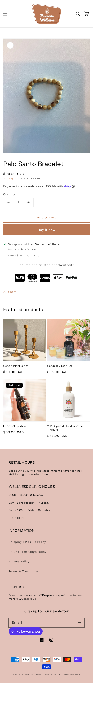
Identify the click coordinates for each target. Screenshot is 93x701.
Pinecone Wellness (31, 674)
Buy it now (46, 230)
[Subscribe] (79, 622)
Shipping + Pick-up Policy (27, 542)
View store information (24, 255)
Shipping (8, 178)
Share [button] (12, 292)
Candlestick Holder (15, 365)
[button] (5, 13)
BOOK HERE (17, 518)
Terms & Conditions (23, 571)
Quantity (9, 194)
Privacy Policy (19, 561)
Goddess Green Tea (60, 365)
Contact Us (28, 598)
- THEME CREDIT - (50, 674)
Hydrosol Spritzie (14, 426)
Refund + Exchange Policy (27, 552)
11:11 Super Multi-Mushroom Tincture (65, 427)
